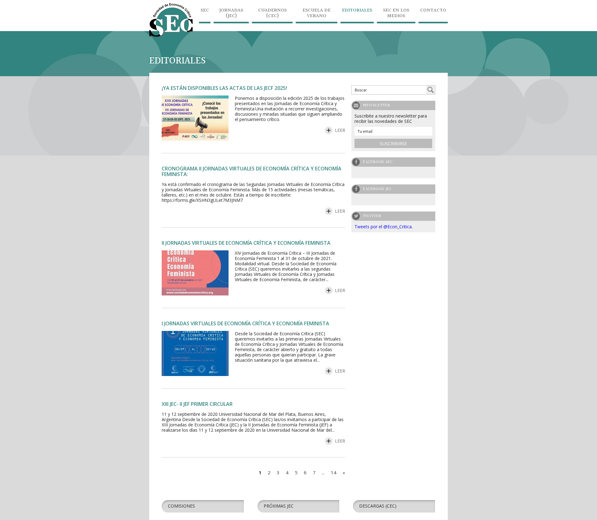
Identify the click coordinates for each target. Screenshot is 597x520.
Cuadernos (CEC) (272, 14)
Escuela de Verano (317, 14)
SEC (205, 11)
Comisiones (181, 506)
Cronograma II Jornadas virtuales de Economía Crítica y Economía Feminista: (251, 171)
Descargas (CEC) (377, 506)
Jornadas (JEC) (231, 14)
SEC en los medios (396, 14)
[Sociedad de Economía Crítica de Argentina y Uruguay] (171, 39)
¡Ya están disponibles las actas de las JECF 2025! (224, 88)
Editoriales (357, 11)
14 (333, 472)
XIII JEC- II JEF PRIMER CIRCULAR (197, 404)
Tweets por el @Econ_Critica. (383, 227)
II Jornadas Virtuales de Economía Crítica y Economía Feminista (246, 242)
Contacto (433, 11)
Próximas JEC (279, 506)
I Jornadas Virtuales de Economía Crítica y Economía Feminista (245, 323)
